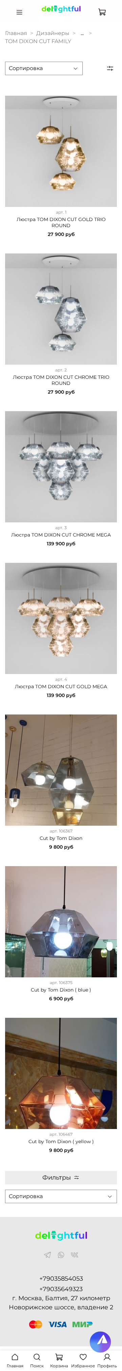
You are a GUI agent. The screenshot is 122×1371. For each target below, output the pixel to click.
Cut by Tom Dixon (61, 838)
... (82, 33)
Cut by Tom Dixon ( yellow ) (61, 1141)
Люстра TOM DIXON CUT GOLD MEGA (61, 686)
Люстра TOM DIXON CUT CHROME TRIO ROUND (61, 380)
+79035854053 (61, 1278)
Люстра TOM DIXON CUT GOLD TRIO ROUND (61, 222)
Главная (16, 33)
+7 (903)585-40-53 (61, 17)
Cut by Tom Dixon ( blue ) (61, 990)
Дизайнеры (52, 33)
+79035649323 (61, 1289)
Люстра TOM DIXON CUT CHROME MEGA (61, 535)
